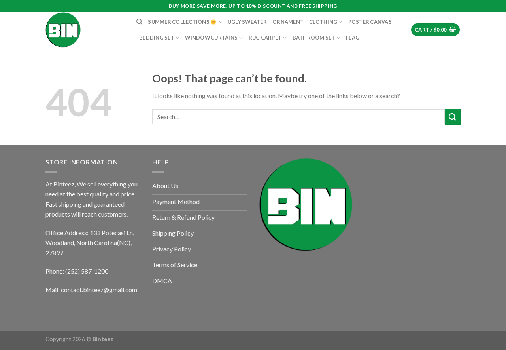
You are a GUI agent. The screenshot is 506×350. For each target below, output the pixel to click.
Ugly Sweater (247, 22)
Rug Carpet (265, 37)
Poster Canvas (370, 22)
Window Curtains (211, 37)
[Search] (139, 21)
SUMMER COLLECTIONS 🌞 (182, 22)
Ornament (288, 22)
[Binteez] (85, 30)
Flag (352, 37)
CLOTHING (323, 22)
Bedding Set (156, 37)
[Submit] (453, 116)
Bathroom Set (314, 37)
